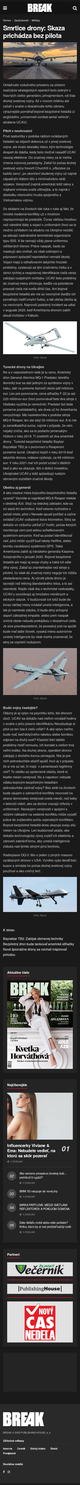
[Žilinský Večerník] (40, 1269)
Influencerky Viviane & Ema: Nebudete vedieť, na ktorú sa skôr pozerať (31, 1150)
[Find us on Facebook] (4, 1471)
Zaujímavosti (21, 20)
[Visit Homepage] (40, 8)
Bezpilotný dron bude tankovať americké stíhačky (38, 944)
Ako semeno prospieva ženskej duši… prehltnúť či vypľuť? (43, 1175)
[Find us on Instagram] (9, 1471)
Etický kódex (38, 1448)
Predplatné (9, 1453)
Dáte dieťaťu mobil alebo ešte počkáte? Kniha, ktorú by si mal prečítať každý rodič (45, 1224)
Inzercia (7, 1448)
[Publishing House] (40, 1289)
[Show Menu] (5, 8)
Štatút (53, 1448)
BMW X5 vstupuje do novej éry (38, 1191)
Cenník (21, 1448)
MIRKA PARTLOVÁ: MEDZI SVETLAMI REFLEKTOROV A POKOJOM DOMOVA (44, 1207)
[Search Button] (75, 8)
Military (36, 20)
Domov (7, 20)
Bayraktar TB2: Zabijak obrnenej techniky (33, 938)
